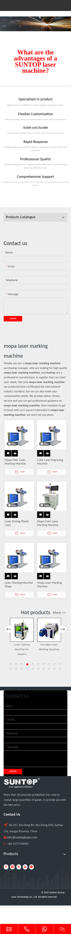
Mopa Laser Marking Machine (49, 584)
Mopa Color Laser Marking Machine (47, 523)
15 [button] (33, 669)
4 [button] (27, 664)
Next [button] (62, 629)
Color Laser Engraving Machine (50, 462)
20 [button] (60, 669)
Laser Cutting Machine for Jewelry (22, 649)
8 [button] (49, 664)
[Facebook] (6, 866)
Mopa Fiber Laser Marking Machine (15, 462)
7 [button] (44, 664)
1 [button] (11, 664)
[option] (22, 637)
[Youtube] (25, 866)
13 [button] (22, 669)
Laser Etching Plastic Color (17, 523)
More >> (59, 613)
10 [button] (60, 664)
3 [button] (22, 664)
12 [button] (16, 669)
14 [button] (27, 669)
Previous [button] (9, 629)
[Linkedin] (12, 866)
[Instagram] (31, 866)
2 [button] (16, 664)
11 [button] (11, 669)
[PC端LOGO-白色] (22, 783)
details (15, 452)
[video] (19, 434)
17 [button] (44, 669)
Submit (13, 318)
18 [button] (49, 669)
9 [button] (54, 664)
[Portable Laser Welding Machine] (49, 629)
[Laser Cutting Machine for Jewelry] (21, 629)
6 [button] (38, 664)
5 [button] (33, 664)
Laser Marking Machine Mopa (19, 584)
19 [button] (54, 669)
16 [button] (38, 669)
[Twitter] (18, 866)
